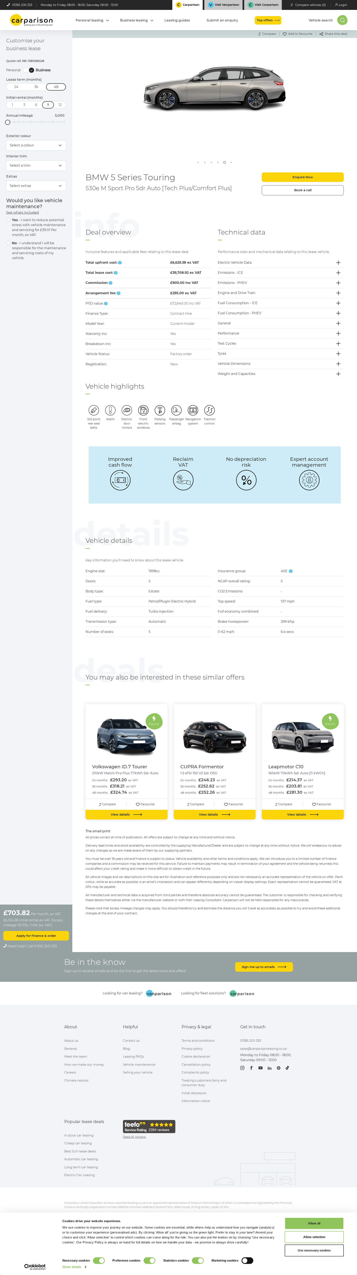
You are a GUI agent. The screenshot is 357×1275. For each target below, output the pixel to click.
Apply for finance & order (36, 936)
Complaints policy (195, 1072)
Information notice (196, 1101)
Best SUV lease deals (80, 1151)
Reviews (70, 1049)
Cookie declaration (196, 1056)
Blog (126, 1049)
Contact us (131, 1041)
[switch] (149, 1260)
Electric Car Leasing (79, 1175)
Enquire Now (303, 177)
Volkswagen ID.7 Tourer (119, 767)
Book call (303, 190)
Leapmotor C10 (285, 767)
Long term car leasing (81, 1167)
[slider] (7, 122)
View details (121, 814)
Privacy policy (192, 1049)
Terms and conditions (198, 1041)
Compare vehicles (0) (310, 5)
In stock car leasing (78, 1135)
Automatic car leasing (81, 1159)
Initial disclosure (194, 1093)
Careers (70, 1072)
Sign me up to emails (259, 967)
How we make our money (84, 1064)
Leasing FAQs (133, 1056)
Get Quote (129, 130)
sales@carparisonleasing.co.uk (263, 1049)
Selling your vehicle (137, 1072)
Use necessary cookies (314, 1250)
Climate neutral (76, 1080)
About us (71, 1041)
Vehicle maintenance (139, 1064)
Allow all (314, 1223)
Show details (71, 1267)
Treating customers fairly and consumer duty (204, 1082)
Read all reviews (134, 1137)
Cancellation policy (196, 1064)
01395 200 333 (22, 5)
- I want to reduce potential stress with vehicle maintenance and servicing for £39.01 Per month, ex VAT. (39, 227)
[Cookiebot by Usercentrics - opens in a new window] (35, 1267)
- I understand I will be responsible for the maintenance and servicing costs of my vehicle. (39, 250)
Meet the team (75, 1056)
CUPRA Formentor (202, 767)
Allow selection (314, 1237)
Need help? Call (32, 946)
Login (343, 5)
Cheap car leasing (78, 1143)
